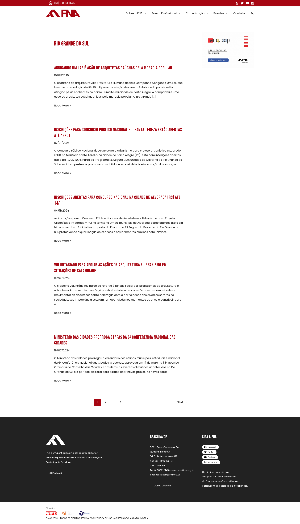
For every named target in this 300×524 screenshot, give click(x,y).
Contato (239, 13)
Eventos (218, 13)
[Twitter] (242, 3)
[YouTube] (247, 3)
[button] (144, 13)
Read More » (62, 105)
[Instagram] (252, 3)
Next (182, 402)
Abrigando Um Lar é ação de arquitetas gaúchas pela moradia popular (113, 68)
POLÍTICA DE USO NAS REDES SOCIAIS (114, 518)
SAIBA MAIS (55, 473)
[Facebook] (237, 3)
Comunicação (195, 13)
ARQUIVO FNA (141, 518)
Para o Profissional (164, 13)
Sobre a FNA (134, 13)
